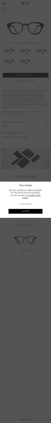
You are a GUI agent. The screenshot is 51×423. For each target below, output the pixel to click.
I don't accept (25, 204)
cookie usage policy (31, 196)
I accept (25, 211)
